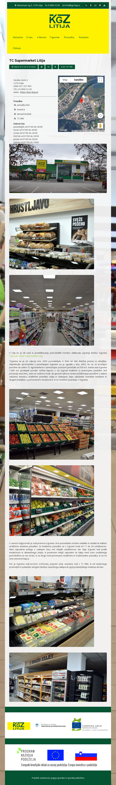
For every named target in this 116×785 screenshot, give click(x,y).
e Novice (41, 37)
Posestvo (84, 37)
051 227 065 (67, 67)
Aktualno (18, 37)
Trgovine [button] (54, 37)
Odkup (17, 48)
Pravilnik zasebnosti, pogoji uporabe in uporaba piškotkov (58, 778)
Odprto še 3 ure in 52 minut (24, 67)
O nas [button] (29, 37)
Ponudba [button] (69, 37)
